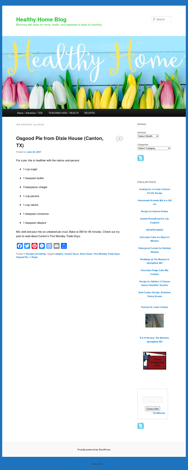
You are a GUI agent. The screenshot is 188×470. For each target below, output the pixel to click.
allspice (59, 253)
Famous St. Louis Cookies (154, 307)
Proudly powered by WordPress (94, 449)
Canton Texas (71, 253)
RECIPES (89, 113)
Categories (142, 144)
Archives (141, 132)
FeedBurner (159, 413)
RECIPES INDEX (154, 229)
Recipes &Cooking (36, 253)
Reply (34, 257)
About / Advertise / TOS (30, 113)
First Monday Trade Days (107, 253)
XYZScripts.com (111, 463)
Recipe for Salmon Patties (154, 211)
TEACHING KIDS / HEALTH (63, 113)
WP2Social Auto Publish (80, 463)
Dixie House (86, 253)
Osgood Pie (22, 257)
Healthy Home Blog (41, 19)
